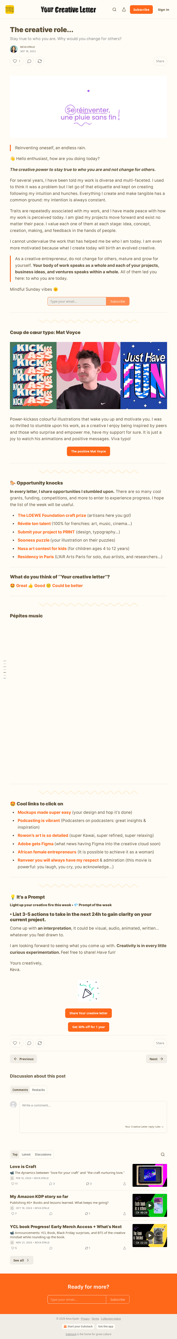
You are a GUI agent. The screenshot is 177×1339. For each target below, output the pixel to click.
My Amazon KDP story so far (39, 1196)
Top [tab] (15, 1154)
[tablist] (28, 1090)
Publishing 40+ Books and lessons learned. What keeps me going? (59, 1202)
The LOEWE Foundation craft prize (52, 515)
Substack (71, 1334)
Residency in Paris (36, 556)
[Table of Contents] (5, 669)
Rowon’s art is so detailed (43, 835)
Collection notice (111, 1318)
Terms (95, 1318)
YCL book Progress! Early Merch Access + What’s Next (66, 1226)
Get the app (105, 1326)
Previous (26, 1059)
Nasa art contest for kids (42, 548)
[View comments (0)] (29, 61)
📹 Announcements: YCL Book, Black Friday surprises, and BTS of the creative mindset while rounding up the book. (67, 1234)
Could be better (67, 585)
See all (18, 1260)
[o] (149, 1205)
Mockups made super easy (44, 812)
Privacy (85, 1318)
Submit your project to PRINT (46, 532)
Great (22, 585)
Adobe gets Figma (36, 843)
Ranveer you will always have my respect (58, 860)
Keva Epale (27, 46)
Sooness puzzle (33, 540)
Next (154, 1059)
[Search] (114, 9)
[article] (88, 1175)
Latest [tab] (26, 1154)
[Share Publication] (124, 9)
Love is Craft (23, 1166)
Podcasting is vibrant (39, 820)
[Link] (3, 332)
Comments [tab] (20, 1090)
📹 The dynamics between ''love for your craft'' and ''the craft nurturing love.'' (67, 1172)
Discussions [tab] (43, 1154)
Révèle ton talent (35, 523)
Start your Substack (80, 1326)
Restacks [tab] (38, 1090)
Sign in (163, 9)
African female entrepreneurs (47, 852)
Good (40, 585)
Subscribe (141, 9)
